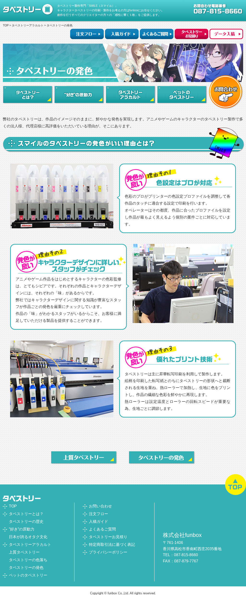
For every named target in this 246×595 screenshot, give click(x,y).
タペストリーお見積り (108, 537)
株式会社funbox (182, 535)
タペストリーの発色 (26, 568)
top (6, 25)
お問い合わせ (100, 506)
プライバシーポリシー (108, 552)
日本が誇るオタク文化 (28, 537)
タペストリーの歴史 (26, 521)
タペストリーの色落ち (28, 560)
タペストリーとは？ (26, 514)
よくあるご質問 (102, 529)
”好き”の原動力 (21, 529)
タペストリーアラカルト (27, 25)
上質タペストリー (24, 552)
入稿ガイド (98, 521)
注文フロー (98, 514)
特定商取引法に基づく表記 (112, 544)
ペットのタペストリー (28, 575)
